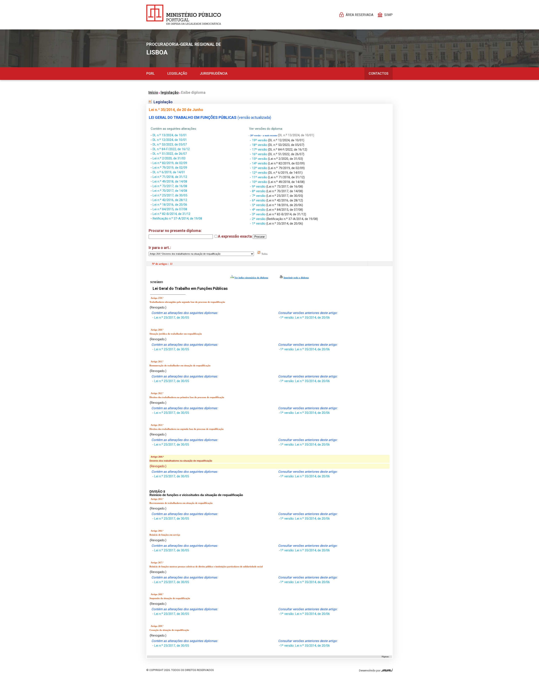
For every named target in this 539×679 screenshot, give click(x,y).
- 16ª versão (259, 154)
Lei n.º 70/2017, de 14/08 (170, 191)
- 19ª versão (259, 140)
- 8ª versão (258, 191)
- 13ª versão (259, 168)
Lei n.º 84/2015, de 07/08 (170, 209)
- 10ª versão (259, 182)
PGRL (150, 73)
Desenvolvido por (370, 670)
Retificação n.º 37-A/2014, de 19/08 (177, 218)
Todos (264, 254)
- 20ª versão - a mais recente (263, 135)
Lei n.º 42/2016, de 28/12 (170, 200)
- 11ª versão (259, 177)
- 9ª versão (258, 186)
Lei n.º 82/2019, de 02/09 (170, 163)
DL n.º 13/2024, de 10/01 (170, 135)
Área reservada (359, 15)
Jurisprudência (213, 73)
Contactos (378, 73)
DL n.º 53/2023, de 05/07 (170, 144)
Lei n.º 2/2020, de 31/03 (169, 158)
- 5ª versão (258, 205)
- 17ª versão (259, 149)
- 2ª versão (258, 219)
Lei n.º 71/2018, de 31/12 (170, 177)
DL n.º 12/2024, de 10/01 (170, 140)
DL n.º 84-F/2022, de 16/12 (171, 149)
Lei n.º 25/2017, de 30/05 (170, 195)
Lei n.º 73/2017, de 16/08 (170, 186)
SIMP (388, 15)
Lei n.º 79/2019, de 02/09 (170, 167)
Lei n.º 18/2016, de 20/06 (170, 204)
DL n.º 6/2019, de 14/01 (169, 172)
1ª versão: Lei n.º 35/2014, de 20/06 (305, 317)
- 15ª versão (259, 159)
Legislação (177, 73)
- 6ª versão (258, 200)
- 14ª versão (259, 163)
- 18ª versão (259, 145)
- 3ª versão (258, 214)
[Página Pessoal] (183, 15)
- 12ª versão (259, 173)
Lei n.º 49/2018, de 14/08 (170, 181)
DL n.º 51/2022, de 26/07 (170, 154)
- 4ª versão (258, 210)
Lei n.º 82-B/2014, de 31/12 (171, 214)
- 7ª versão (258, 196)
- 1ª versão (258, 223)
